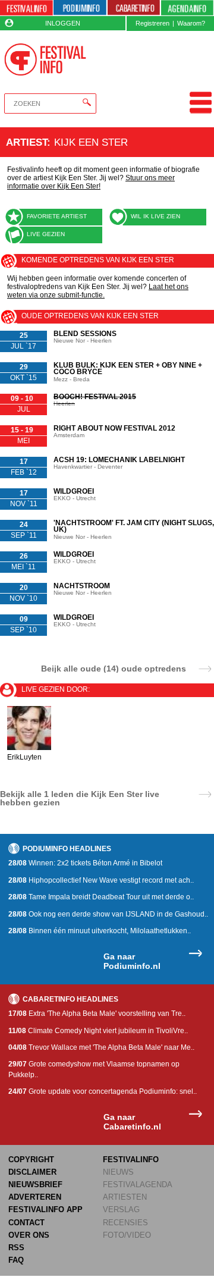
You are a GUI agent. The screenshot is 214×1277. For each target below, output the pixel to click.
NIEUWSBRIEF (35, 1184)
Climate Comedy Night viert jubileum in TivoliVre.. (98, 1031)
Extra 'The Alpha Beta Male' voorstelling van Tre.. (96, 1013)
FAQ (16, 1260)
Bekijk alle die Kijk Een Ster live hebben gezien (79, 798)
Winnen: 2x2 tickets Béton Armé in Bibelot (85, 863)
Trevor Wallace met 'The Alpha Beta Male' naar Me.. (101, 1047)
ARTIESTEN (125, 1197)
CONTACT (26, 1222)
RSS (16, 1247)
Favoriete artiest (57, 216)
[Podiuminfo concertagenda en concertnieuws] (80, 8)
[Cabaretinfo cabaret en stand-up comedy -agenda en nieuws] (134, 8)
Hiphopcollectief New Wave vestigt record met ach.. (101, 880)
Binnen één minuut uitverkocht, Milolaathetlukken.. (99, 931)
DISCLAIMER (32, 1172)
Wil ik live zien (155, 216)
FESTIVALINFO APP (45, 1209)
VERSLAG (121, 1209)
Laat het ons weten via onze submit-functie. (97, 291)
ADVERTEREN (34, 1197)
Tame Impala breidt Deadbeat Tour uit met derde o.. (101, 897)
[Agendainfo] (187, 8)
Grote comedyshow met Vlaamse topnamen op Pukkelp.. (94, 1069)
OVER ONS (28, 1235)
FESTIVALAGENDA (137, 1184)
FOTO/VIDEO (127, 1235)
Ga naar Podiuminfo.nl (131, 961)
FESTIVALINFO (131, 1159)
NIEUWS (118, 1172)
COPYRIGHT (31, 1159)
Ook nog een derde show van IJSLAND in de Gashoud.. (108, 914)
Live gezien (46, 234)
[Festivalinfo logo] (45, 59)
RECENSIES (125, 1222)
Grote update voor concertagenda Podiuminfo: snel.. (102, 1091)
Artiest (26, 142)
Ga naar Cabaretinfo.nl (132, 1122)
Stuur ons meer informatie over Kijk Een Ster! (91, 182)
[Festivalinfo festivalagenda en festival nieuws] (26, 8)
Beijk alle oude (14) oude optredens (113, 668)
